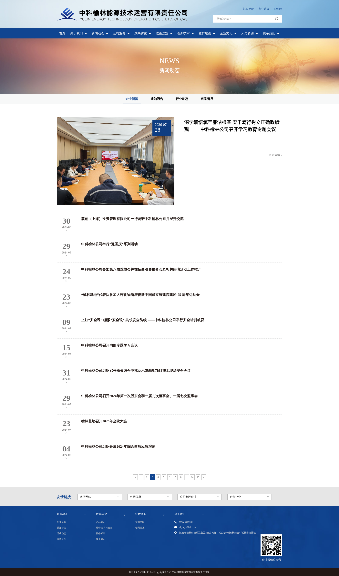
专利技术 (140, 527)
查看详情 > (275, 155)
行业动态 (182, 98)
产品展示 (100, 522)
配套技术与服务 (104, 527)
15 (198, 477)
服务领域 (100, 533)
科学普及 (207, 98)
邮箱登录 (248, 8)
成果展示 (100, 539)
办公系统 (263, 8)
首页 (62, 33)
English (278, 8)
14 (192, 477)
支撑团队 (140, 522)
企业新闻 (132, 98)
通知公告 (61, 527)
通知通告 (157, 98)
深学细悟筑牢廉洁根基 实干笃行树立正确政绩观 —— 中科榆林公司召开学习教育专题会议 (232, 126)
